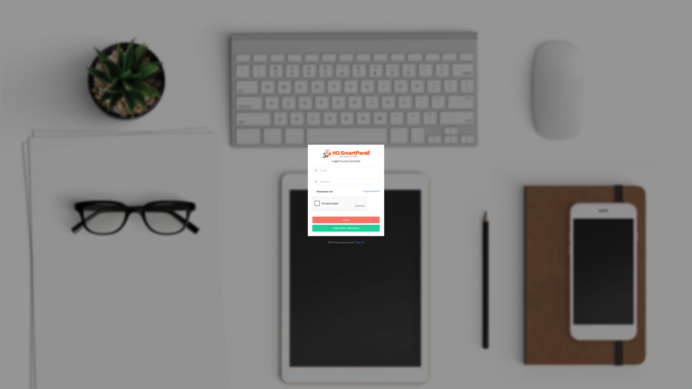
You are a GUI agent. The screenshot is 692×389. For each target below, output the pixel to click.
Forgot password (371, 191)
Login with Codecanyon (346, 228)
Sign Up (360, 242)
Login (346, 219)
